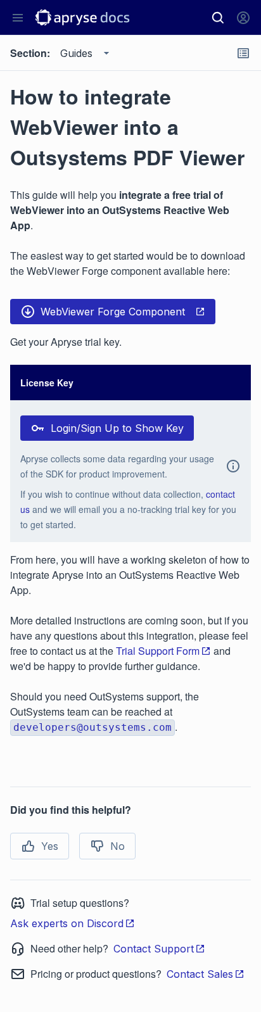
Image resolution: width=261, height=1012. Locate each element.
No (117, 846)
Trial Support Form (158, 650)
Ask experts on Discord (67, 923)
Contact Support (153, 948)
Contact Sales (200, 974)
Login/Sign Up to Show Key (117, 428)
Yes (49, 846)
